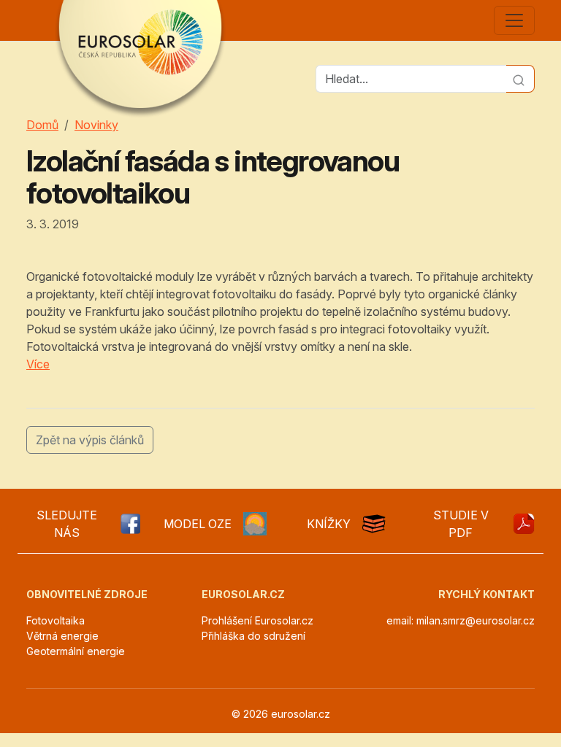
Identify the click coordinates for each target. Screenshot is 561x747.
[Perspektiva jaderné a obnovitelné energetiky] (523, 523)
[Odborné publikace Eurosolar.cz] (374, 523)
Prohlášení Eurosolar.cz (257, 620)
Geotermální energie (75, 651)
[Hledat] (520, 79)
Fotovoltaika (55, 620)
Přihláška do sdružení (253, 636)
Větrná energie (62, 636)
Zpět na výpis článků (90, 440)
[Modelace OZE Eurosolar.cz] (255, 523)
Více (38, 364)
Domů (42, 124)
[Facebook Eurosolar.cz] (129, 523)
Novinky (96, 124)
